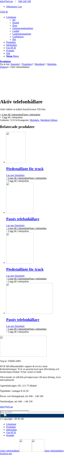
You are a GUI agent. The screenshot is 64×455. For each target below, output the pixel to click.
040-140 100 (24, 1)
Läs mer (10, 175)
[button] (20, 114)
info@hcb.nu (6, 1)
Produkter (5, 61)
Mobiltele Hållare (48, 120)
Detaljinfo (19, 175)
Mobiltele (34, 120)
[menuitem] (35, 28)
